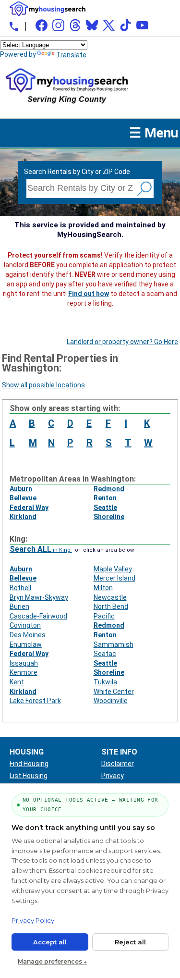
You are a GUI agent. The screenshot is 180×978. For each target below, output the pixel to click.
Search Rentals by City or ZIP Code (77, 171)
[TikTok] (126, 25)
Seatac (105, 653)
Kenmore (23, 672)
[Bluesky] (92, 25)
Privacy (112, 776)
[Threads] (75, 25)
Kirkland (23, 516)
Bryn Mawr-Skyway (39, 597)
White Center (114, 691)
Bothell (20, 588)
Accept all (50, 942)
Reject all (130, 942)
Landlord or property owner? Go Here (122, 342)
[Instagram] (58, 25)
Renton (105, 498)
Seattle (105, 507)
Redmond (109, 489)
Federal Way (29, 507)
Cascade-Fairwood (38, 616)
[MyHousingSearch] (47, 8)
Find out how (88, 293)
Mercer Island (114, 578)
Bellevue (23, 498)
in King (41, 550)
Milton (103, 588)
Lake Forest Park (35, 701)
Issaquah (24, 663)
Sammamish (113, 644)
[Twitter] (109, 25)
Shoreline (109, 516)
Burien (19, 606)
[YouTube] (142, 25)
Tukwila (105, 682)
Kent (17, 682)
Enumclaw (26, 644)
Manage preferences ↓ (52, 961)
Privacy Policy (33, 920)
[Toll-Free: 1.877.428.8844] (14, 26)
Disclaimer (117, 764)
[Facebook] (42, 25)
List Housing (29, 776)
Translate (71, 55)
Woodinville (111, 701)
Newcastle (110, 597)
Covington (25, 625)
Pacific (104, 616)
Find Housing (29, 764)
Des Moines (28, 635)
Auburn (21, 489)
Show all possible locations (43, 385)
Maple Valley (113, 569)
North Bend (111, 606)
